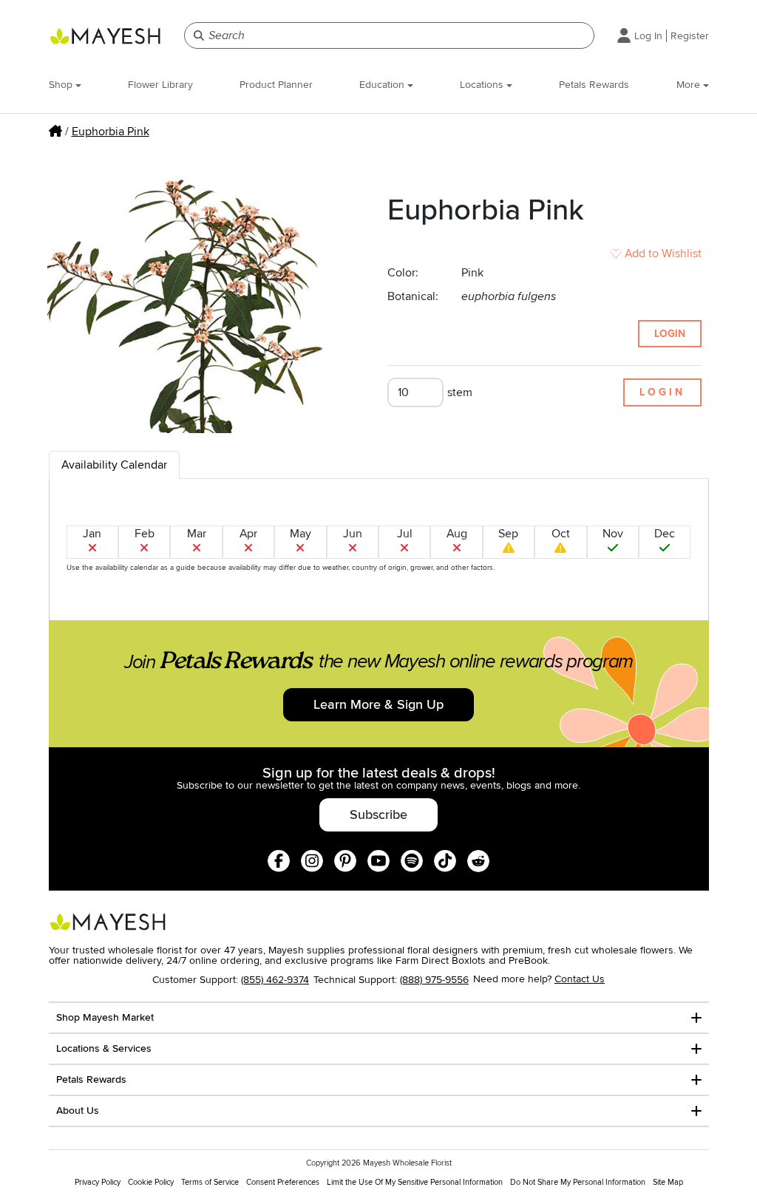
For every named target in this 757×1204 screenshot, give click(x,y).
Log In (648, 36)
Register (690, 36)
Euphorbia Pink (110, 131)
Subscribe (378, 814)
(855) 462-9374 (275, 979)
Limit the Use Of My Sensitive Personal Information (415, 1182)
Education (383, 84)
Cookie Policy (151, 1182)
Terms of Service (210, 1182)
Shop (62, 84)
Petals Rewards (594, 84)
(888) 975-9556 (434, 979)
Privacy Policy (97, 1182)
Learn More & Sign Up (378, 704)
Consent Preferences (282, 1182)
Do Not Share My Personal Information (577, 1182)
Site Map (668, 1182)
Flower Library (160, 84)
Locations (483, 84)
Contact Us (579, 979)
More (689, 84)
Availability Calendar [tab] (114, 465)
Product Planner (276, 84)
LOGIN (669, 333)
